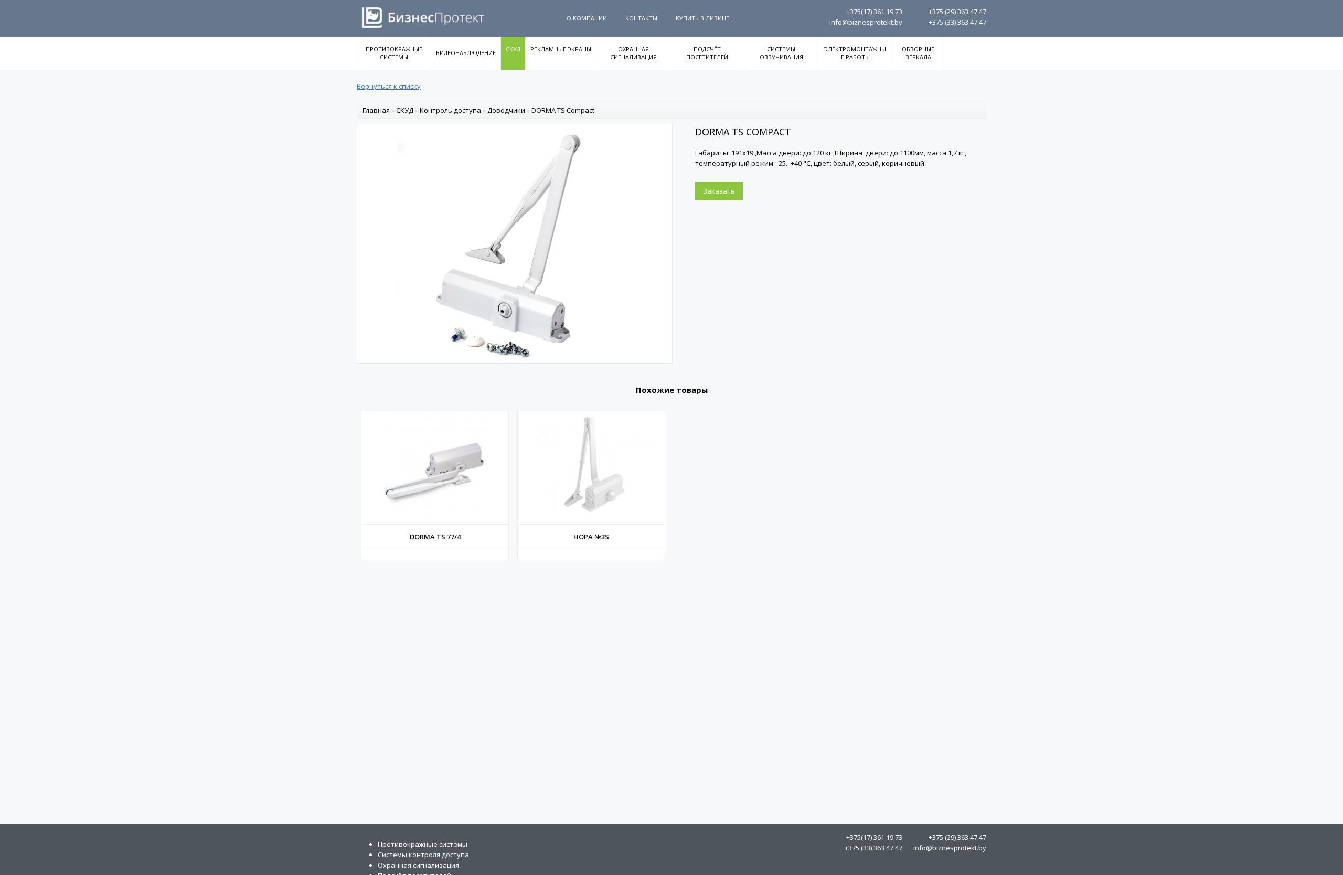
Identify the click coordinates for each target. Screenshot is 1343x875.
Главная (376, 110)
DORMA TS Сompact (562, 110)
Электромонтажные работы (855, 53)
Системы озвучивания (781, 53)
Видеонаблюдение (466, 53)
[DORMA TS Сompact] (514, 357)
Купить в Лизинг (702, 18)
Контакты (641, 18)
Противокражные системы (394, 53)
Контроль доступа (450, 110)
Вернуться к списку (389, 86)
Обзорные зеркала (918, 53)
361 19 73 (874, 11)
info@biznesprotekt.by (865, 22)
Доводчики (506, 110)
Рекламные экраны (560, 49)
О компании (587, 18)
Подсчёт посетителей (707, 53)
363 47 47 (957, 11)
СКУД (513, 49)
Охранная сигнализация (633, 53)
